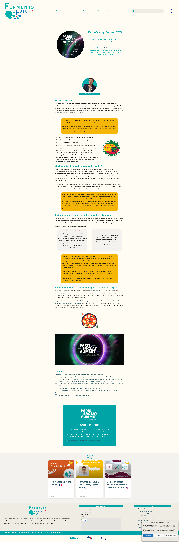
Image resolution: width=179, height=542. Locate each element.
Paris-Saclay (84, 301)
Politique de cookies (153, 539)
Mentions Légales (37, 532)
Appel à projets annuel (75, 10)
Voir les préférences (171, 535)
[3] (93, 171)
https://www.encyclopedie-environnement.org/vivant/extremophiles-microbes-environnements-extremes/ (90, 379)
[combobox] (147, 11)
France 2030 (97, 290)
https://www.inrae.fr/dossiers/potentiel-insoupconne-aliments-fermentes (80, 374)
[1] (120, 108)
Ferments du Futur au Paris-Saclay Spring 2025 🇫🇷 (89, 485)
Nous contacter (107, 10)
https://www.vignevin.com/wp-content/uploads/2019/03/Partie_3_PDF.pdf (79, 388)
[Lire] (89, 349)
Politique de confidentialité (164, 539)
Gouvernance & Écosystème (148, 518)
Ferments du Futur (61, 290)
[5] (85, 194)
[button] (176, 522)
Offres (87, 10)
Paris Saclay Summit (105, 47)
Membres (143, 515)
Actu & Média (96, 10)
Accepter (148, 535)
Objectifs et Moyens (146, 511)
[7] (87, 271)
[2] (79, 161)
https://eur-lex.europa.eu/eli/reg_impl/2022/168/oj (73, 395)
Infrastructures (144, 513)
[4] (112, 176)
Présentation (60, 10)
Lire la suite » (53, 489)
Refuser (159, 535)
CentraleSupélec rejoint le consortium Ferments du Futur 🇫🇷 (117, 485)
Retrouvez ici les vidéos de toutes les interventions (84, 440)
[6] (99, 256)
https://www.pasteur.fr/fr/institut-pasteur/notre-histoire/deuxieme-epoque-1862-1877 (84, 377)
